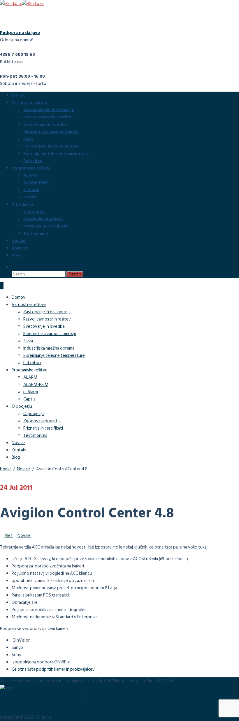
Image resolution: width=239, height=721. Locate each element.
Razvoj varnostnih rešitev (48, 117)
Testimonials (36, 233)
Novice (18, 240)
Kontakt (20, 248)
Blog (16, 255)
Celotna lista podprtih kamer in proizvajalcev (53, 669)
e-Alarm (31, 189)
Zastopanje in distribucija (48, 109)
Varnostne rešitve (29, 102)
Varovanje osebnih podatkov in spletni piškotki (126, 695)
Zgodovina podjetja (43, 219)
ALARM (30, 175)
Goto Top (9, 702)
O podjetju (22, 204)
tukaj (203, 547)
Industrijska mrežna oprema (50, 146)
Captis (29, 197)
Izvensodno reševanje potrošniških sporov (40, 695)
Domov (19, 95)
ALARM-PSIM (36, 182)
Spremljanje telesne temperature (56, 153)
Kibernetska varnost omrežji (51, 131)
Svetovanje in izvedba (45, 124)
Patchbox (32, 160)
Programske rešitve (31, 168)
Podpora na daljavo (20, 32)
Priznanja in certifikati (45, 226)
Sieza (28, 139)
